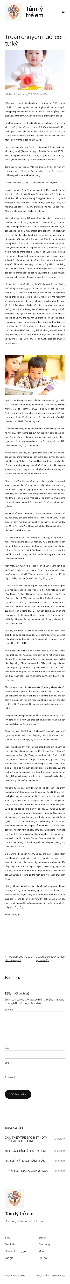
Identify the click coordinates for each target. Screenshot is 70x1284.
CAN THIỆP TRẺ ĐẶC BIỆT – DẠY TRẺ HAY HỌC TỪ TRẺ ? (26, 1139)
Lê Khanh (17, 94)
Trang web (10, 1077)
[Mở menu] (63, 12)
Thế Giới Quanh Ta (37, 94)
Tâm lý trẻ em (34, 12)
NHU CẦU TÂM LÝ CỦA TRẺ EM (25, 1151)
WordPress (59, 1275)
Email (8, 1062)
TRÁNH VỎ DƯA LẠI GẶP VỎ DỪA (26, 1170)
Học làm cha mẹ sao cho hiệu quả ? (18, 958)
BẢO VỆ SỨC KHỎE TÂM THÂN (25, 1160)
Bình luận (10, 1009)
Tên (7, 1048)
